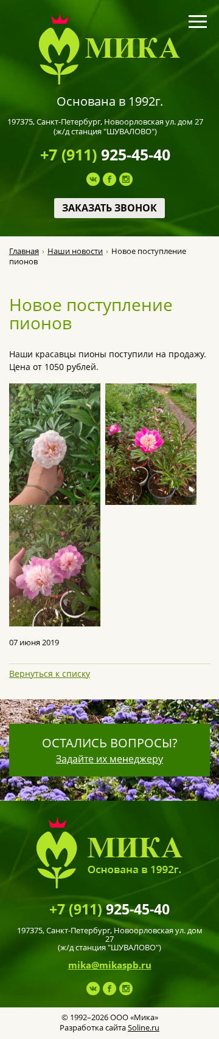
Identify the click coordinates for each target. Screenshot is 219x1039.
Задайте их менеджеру (109, 759)
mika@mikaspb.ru (109, 965)
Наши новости (75, 251)
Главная (24, 251)
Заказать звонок (109, 207)
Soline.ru (143, 1027)
